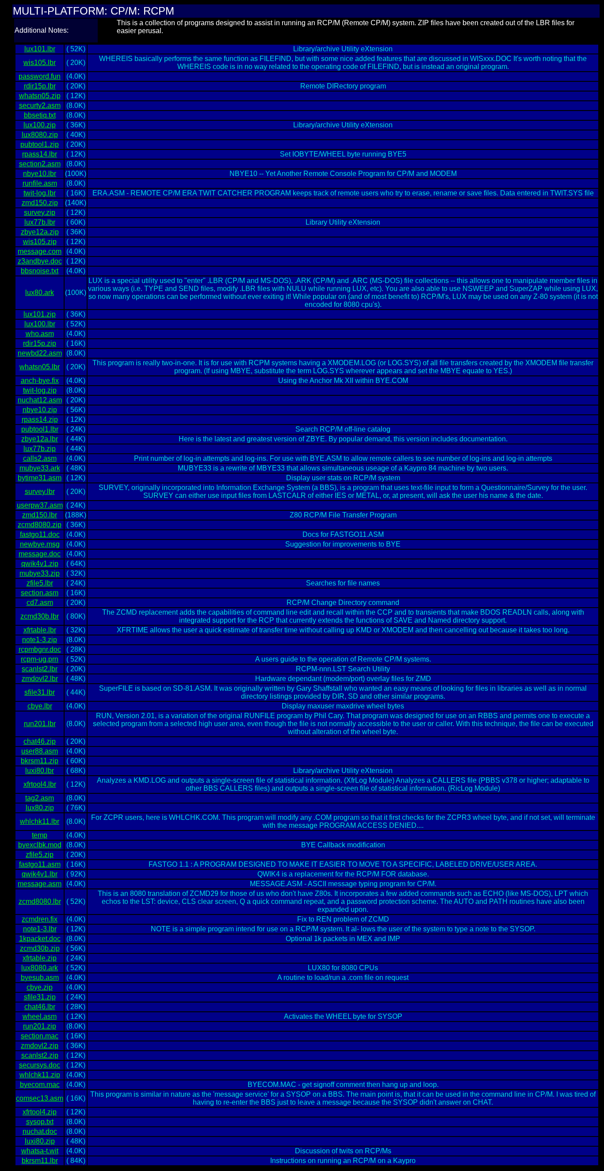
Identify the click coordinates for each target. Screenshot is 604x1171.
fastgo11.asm (40, 864)
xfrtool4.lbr (39, 784)
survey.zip (39, 212)
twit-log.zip (40, 390)
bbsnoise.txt (39, 271)
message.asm (39, 884)
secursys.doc (39, 1065)
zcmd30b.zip (40, 948)
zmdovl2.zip (39, 1045)
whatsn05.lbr (39, 367)
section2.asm (40, 164)
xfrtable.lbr (39, 630)
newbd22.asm (40, 353)
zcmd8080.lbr (40, 901)
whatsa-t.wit (39, 1151)
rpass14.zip (40, 419)
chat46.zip (39, 741)
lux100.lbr (39, 324)
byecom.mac (40, 1084)
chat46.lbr (39, 1006)
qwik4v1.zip (39, 563)
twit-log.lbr (39, 193)
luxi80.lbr (39, 770)
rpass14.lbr (39, 154)
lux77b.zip (39, 448)
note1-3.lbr (40, 929)
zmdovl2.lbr (40, 678)
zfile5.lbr (40, 583)
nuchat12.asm (40, 400)
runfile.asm (40, 183)
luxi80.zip (40, 1141)
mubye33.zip (39, 573)
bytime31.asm (39, 478)
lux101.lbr (39, 49)
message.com (39, 251)
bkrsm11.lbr (40, 1160)
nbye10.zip (40, 409)
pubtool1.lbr (39, 429)
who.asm (40, 333)
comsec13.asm (39, 1098)
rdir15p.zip (39, 343)
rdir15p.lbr (40, 86)
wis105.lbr (39, 62)
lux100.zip (39, 125)
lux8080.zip (40, 134)
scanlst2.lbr (39, 669)
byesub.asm (40, 977)
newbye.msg (40, 544)
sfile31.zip (40, 997)
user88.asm (39, 751)
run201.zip (39, 1026)
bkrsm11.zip (39, 761)
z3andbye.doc (40, 261)
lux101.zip (39, 314)
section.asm (39, 593)
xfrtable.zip (40, 958)
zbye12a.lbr (39, 439)
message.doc (40, 554)
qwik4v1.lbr (39, 874)
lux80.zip (40, 807)
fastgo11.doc (40, 534)
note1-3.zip (39, 639)
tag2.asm (39, 798)
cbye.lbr (39, 706)
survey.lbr (40, 491)
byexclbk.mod (39, 845)
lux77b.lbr (39, 222)
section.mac (39, 1036)
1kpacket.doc (40, 938)
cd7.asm (40, 602)
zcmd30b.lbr (39, 616)
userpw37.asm (40, 505)
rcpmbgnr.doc (40, 649)
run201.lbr (40, 723)
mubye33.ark (39, 468)
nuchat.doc (40, 1131)
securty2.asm (40, 105)
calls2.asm (40, 458)
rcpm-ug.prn (39, 659)
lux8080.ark (39, 968)
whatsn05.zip (40, 95)
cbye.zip (40, 987)
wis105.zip (40, 241)
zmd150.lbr (39, 515)
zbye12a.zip (40, 232)
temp (39, 835)
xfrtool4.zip (40, 1112)
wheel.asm (40, 1016)
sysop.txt (40, 1121)
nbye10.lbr (39, 173)
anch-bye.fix (40, 380)
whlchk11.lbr (39, 821)
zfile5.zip (40, 854)
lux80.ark (39, 292)
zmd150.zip (40, 203)
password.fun (40, 76)
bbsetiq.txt (40, 115)
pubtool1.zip (39, 144)
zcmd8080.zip (39, 524)
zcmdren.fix (39, 919)
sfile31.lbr (39, 692)
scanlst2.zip (39, 1055)
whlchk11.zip (39, 1075)
